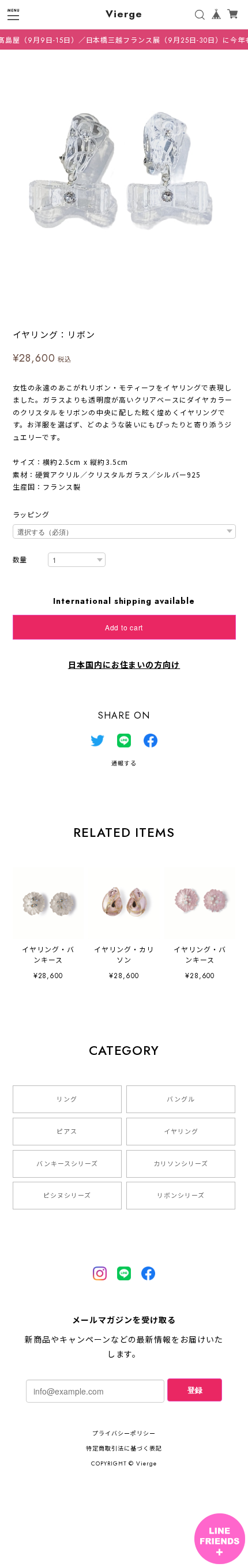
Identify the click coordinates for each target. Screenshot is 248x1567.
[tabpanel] (124, 173)
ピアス (67, 1131)
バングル (181, 1099)
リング (67, 1099)
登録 (194, 1389)
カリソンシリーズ (180, 1163)
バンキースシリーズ (67, 1163)
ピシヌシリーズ (67, 1195)
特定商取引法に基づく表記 (124, 1448)
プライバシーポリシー (124, 1433)
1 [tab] (124, 308)
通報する (124, 763)
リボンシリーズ (181, 1195)
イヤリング (181, 1131)
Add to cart (124, 627)
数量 (20, 560)
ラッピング (31, 515)
